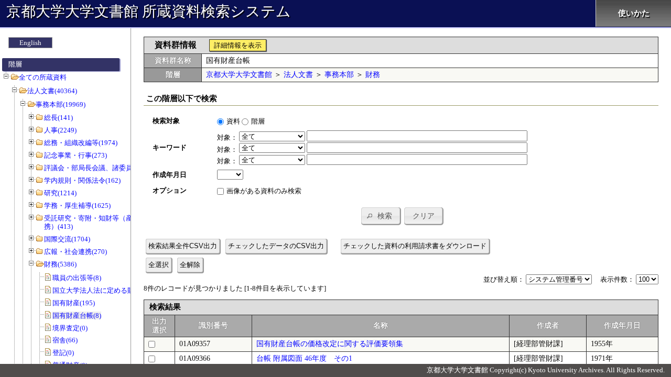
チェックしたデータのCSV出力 (276, 246)
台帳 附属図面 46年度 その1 (304, 358)
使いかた (634, 13)
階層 (258, 121)
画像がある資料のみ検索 (263, 191)
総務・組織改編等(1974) (80, 143)
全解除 (190, 265)
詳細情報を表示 (238, 45)
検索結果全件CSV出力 (182, 246)
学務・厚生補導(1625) (77, 205)
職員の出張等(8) (76, 278)
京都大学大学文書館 (239, 75)
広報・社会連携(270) (75, 252)
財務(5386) (60, 264)
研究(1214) (60, 193)
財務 (372, 75)
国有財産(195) (73, 303)
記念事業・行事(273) (75, 155)
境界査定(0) (70, 328)
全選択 (158, 265)
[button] (380, 215)
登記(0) (63, 353)
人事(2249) (60, 130)
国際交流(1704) (67, 239)
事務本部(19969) (60, 104)
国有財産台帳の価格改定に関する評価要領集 (329, 344)
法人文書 (298, 75)
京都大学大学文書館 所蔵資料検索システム (148, 11)
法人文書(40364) (52, 91)
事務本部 (339, 75)
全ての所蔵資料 (43, 77)
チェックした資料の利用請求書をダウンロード (414, 246)
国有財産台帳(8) (76, 315)
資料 (233, 121)
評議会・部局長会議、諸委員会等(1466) (104, 168)
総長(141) (58, 117)
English (30, 43)
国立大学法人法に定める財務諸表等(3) (110, 290)
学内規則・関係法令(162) (82, 180)
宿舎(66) (65, 340)
